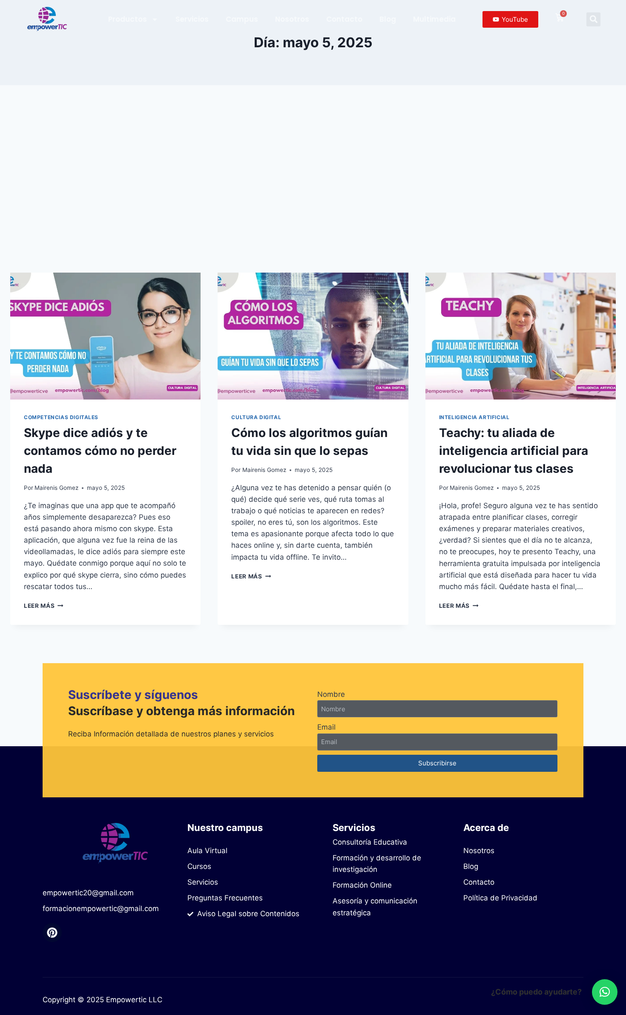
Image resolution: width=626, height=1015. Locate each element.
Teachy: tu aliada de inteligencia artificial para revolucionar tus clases (513, 451)
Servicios (192, 19)
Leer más (43, 605)
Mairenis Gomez (56, 487)
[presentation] (105, 336)
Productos (127, 19)
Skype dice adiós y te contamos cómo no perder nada (100, 451)
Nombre (331, 694)
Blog (387, 19)
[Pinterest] (52, 932)
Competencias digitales (61, 417)
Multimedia (434, 19)
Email (326, 727)
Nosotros (292, 19)
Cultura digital (256, 417)
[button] (593, 19)
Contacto (344, 19)
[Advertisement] (313, 179)
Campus (242, 19)
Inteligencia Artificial (474, 417)
